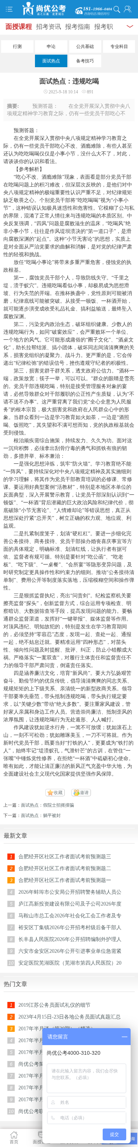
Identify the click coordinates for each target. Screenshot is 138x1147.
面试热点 (51, 60)
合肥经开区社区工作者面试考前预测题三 (64, 856)
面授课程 (19, 26)
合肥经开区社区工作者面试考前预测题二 (64, 868)
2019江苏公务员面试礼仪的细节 (54, 1005)
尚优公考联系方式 (39, 1111)
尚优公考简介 (33, 1064)
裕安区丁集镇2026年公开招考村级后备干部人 (69, 927)
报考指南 (77, 26)
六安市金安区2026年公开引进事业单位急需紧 (69, 951)
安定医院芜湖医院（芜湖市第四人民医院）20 (69, 963)
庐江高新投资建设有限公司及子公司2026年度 (69, 904)
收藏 (58, 792)
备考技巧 (85, 60)
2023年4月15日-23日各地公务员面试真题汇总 (69, 1017)
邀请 (84, 792)
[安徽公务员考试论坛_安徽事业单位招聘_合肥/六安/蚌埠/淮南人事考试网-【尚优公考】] (69, 9)
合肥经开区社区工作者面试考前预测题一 (64, 880)
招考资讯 (48, 26)
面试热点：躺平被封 (41, 815)
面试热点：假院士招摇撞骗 (47, 805)
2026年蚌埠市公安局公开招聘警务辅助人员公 (69, 892)
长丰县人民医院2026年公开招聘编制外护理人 (69, 939)
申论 (51, 46)
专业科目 (119, 46)
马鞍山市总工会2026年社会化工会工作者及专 (69, 915)
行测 (17, 46)
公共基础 (85, 46)
